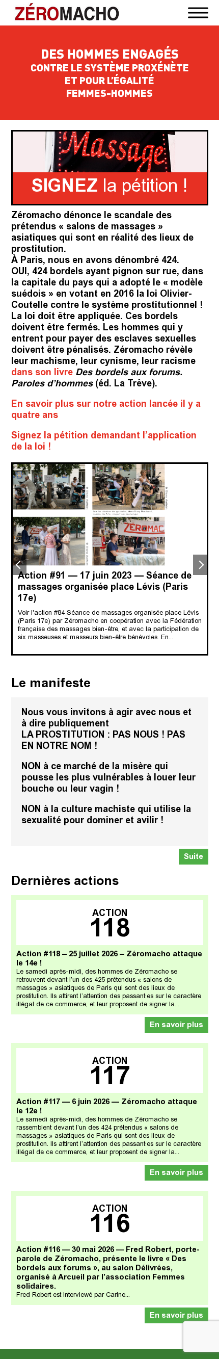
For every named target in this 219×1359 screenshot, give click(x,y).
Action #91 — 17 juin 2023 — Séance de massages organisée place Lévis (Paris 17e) (104, 588)
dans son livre (42, 373)
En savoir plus (176, 1025)
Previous (18, 565)
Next (200, 565)
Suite (193, 857)
